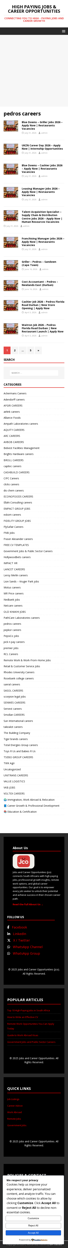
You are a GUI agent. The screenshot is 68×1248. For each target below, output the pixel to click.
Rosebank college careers (19, 678)
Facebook (19, 927)
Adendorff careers (14, 399)
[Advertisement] (34, 71)
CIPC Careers (11, 478)
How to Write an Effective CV (22, 1017)
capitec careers (12, 466)
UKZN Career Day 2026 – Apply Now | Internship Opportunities (42, 147)
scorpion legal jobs (15, 696)
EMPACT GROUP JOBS (17, 508)
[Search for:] (34, 373)
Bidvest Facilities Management (22, 448)
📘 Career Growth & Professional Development (31, 805)
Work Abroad (14, 1112)
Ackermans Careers (15, 393)
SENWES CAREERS (14, 702)
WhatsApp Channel (28, 947)
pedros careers (12, 623)
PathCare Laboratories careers (22, 617)
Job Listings (13, 1099)
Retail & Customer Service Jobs (22, 666)
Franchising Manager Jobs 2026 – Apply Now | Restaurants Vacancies (43, 242)
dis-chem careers (14, 490)
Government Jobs (16, 1125)
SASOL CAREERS (13, 690)
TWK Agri (9, 763)
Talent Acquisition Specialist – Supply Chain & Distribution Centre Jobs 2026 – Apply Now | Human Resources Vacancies (42, 216)
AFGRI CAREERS (13, 405)
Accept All (33, 1232)
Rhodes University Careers (19, 672)
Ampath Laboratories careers (21, 423)
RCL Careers (11, 654)
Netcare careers (13, 605)
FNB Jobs (9, 532)
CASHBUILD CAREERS (17, 472)
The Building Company (17, 733)
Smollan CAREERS (14, 714)
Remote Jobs (14, 1118)
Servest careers (13, 708)
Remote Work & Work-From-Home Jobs (27, 660)
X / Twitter (21, 940)
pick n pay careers (14, 642)
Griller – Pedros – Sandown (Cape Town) (39, 263)
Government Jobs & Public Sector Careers (28, 551)
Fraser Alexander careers (18, 539)
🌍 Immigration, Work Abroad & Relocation (29, 799)
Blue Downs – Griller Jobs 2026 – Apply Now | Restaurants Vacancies (42, 125)
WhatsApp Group (26, 953)
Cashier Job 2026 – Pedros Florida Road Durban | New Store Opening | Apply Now (43, 305)
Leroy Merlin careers (16, 575)
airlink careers (12, 411)
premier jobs (11, 648)
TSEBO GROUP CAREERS (18, 757)
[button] (63, 31)
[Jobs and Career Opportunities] (23, 866)
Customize (33, 1218)
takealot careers (13, 727)
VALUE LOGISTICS (14, 781)
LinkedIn (19, 934)
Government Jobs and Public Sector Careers (31, 1042)
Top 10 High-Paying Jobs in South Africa (28, 1010)
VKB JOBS (9, 787)
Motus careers (12, 587)
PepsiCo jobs (11, 636)
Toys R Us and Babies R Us (20, 751)
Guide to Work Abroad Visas (22, 1035)
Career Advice (15, 1105)
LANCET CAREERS (14, 569)
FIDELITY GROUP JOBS (17, 521)
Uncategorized (12, 769)
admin (44, 132)
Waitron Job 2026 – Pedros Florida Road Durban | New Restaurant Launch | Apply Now (42, 328)
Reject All (33, 1225)
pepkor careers (12, 630)
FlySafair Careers (13, 527)
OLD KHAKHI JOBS (15, 611)
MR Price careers (14, 593)
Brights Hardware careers (19, 454)
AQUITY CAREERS (14, 430)
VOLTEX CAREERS (14, 793)
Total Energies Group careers (21, 745)
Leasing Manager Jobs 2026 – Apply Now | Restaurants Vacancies (41, 192)
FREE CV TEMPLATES (16, 545)
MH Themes (56, 1244)
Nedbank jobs (12, 599)
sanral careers (12, 684)
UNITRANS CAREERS (16, 775)
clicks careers (11, 484)
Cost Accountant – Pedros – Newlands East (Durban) (40, 283)
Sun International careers (18, 721)
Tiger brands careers (16, 739)
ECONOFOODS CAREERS (18, 496)
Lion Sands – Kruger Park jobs (21, 581)
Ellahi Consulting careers (18, 502)
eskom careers (12, 514)
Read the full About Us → (28, 904)
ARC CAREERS (12, 436)
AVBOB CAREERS (14, 442)
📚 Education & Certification (20, 811)
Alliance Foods (12, 417)
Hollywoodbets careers (17, 557)
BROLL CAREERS (14, 460)
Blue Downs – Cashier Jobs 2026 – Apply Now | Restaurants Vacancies (42, 169)
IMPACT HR (10, 563)
